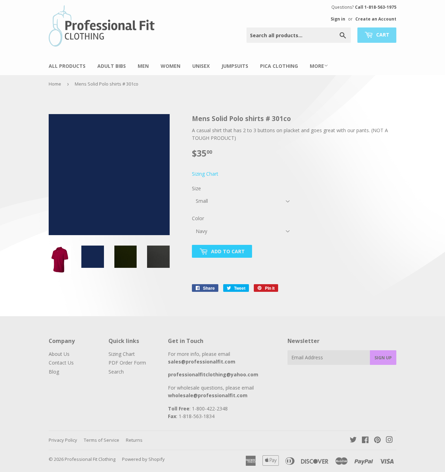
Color (198, 218)
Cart (382, 34)
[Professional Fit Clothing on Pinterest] (377, 440)
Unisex (201, 66)
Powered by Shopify (143, 459)
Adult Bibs (111, 66)
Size (196, 188)
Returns (134, 440)
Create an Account (375, 19)
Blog (54, 371)
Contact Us (61, 362)
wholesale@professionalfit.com (208, 395)
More (317, 66)
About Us (59, 354)
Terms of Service (101, 440)
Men (143, 66)
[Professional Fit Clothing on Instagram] (389, 440)
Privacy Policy (63, 440)
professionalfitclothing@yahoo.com (213, 374)
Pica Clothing (279, 66)
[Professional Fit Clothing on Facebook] (365, 440)
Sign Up (383, 358)
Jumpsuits (234, 66)
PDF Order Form (127, 362)
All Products (67, 66)
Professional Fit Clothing (90, 459)
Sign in (338, 19)
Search (116, 371)
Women (170, 66)
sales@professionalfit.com (201, 361)
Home (55, 84)
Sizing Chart (205, 173)
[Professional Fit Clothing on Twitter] (353, 440)
